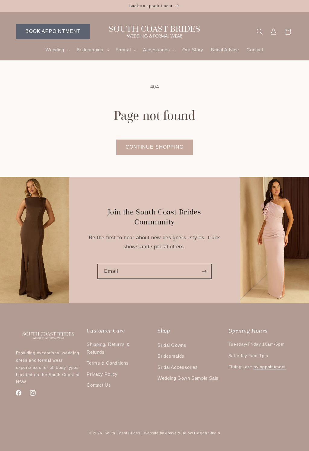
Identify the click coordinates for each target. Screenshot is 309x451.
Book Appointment (53, 31)
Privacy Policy (102, 374)
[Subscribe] (204, 271)
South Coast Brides (122, 433)
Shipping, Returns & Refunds (108, 348)
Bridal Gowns (172, 345)
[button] (57, 50)
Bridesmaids (171, 356)
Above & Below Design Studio (192, 433)
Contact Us (99, 385)
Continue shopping (154, 147)
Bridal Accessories (178, 367)
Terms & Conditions (108, 363)
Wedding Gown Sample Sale (188, 378)
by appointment (269, 367)
